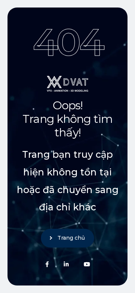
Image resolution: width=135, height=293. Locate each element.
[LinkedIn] (66, 264)
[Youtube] (87, 264)
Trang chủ (71, 237)
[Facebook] (47, 264)
